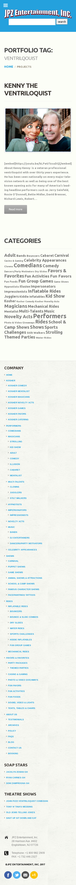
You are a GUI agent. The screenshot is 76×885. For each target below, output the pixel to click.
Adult (10, 255)
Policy (12, 731)
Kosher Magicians (19, 397)
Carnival (61, 255)
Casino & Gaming (13, 261)
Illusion (25, 286)
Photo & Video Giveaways (19, 322)
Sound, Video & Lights (21, 702)
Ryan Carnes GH (15, 777)
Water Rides (43, 337)
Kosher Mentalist (19, 391)
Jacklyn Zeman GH (17, 772)
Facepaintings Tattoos (21, 595)
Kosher (10, 301)
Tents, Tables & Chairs (21, 708)
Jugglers (11, 296)
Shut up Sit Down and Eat (21, 818)
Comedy (51, 265)
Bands (21, 255)
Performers (49, 316)
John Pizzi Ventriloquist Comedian (27, 801)
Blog (11, 742)
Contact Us (15, 748)
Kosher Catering (18, 419)
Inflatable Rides (44, 290)
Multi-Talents (31, 311)
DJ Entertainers (20, 538)
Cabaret (47, 255)
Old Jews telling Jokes (20, 812)
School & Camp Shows (21, 584)
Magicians (15, 306)
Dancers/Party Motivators (19, 271)
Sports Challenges (22, 634)
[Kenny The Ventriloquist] (38, 130)
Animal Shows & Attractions (25, 578)
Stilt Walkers (36, 332)
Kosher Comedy (25, 301)
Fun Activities (37, 276)
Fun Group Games (35, 281)
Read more (15, 209)
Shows (37, 327)
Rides (41, 321)
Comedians (28, 265)
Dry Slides (41, 271)
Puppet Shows (16, 567)
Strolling (54, 332)
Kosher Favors (17, 414)
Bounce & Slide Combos (24, 617)
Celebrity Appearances (45, 260)
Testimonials (16, 719)
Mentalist (11, 311)
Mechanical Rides (43, 306)
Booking (13, 753)
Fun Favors (61, 276)
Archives (13, 725)
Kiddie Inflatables (32, 296)
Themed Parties (19, 337)
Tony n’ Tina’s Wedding (19, 807)
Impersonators (43, 286)
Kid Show (55, 295)
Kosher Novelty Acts (47, 301)
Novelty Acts (18, 316)
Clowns (8, 266)
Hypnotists (11, 286)
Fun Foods (11, 281)
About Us (11, 714)
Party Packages (17, 663)
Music (49, 311)
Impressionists (15, 291)
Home (8, 66)
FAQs (11, 736)
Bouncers (33, 255)
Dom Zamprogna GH (17, 783)
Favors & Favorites (17, 658)
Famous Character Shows (23, 589)
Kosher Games (17, 408)
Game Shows (61, 281)
